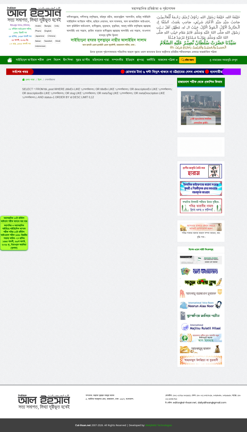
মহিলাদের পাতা (100, 60)
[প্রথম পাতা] (10, 60)
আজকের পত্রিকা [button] (166, 60)
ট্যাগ (40, 79)
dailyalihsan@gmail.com (212, 402)
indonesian (40, 46)
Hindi (57, 41)
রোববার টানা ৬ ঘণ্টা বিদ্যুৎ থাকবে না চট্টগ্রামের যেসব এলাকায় (152, 72)
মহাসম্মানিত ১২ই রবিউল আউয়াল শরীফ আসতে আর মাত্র (14, 233)
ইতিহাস (130, 60)
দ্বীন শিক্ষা (68, 60)
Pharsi (38, 31)
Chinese (51, 36)
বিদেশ (57, 60)
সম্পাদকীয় (117, 60)
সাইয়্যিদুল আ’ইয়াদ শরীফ (30, 60)
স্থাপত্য (140, 60)
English (48, 31)
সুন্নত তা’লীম (83, 60)
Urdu (56, 26)
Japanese (39, 36)
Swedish (48, 41)
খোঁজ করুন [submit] (189, 60)
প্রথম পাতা (29, 79)
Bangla (48, 26)
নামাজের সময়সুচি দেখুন (224, 60)
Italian (38, 41)
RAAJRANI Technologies (159, 425)
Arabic (38, 26)
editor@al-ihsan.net (184, 402)
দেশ (49, 60)
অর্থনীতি (151, 60)
